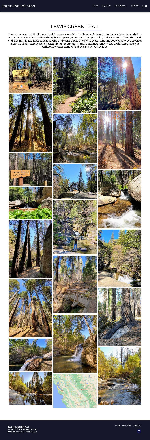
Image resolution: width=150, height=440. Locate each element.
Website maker (32, 432)
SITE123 (21, 432)
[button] (121, 6)
